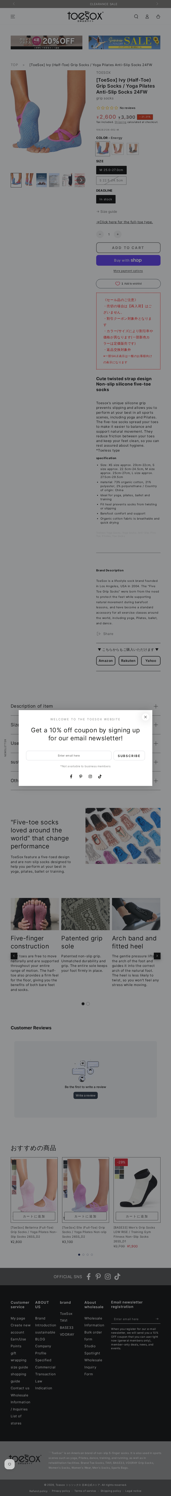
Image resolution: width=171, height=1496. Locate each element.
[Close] (145, 717)
